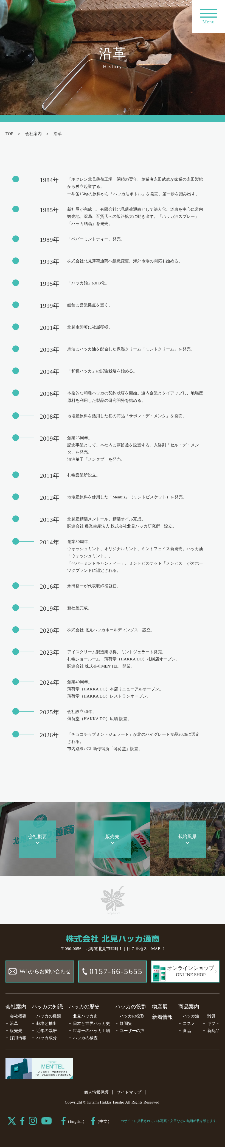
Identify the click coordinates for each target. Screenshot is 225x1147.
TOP (9, 133)
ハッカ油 (191, 1016)
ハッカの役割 (131, 1006)
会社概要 (18, 1016)
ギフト (213, 1023)
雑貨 (211, 1016)
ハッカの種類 (48, 1016)
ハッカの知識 (47, 1006)
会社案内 (33, 133)
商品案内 (188, 1006)
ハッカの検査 (85, 1038)
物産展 (160, 1006)
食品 (187, 1030)
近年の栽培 (46, 1030)
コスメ (189, 1023)
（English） (76, 1121)
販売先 (16, 1030)
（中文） (103, 1121)
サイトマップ (129, 1092)
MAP (155, 948)
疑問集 (126, 1023)
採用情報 (18, 1038)
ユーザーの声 (132, 1030)
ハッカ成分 (46, 1038)
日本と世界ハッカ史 (91, 1023)
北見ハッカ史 (85, 1016)
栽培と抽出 (46, 1023)
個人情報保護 (96, 1092)
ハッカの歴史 (84, 1006)
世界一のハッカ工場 (91, 1030)
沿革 (14, 1023)
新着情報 (162, 1017)
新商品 (213, 1030)
